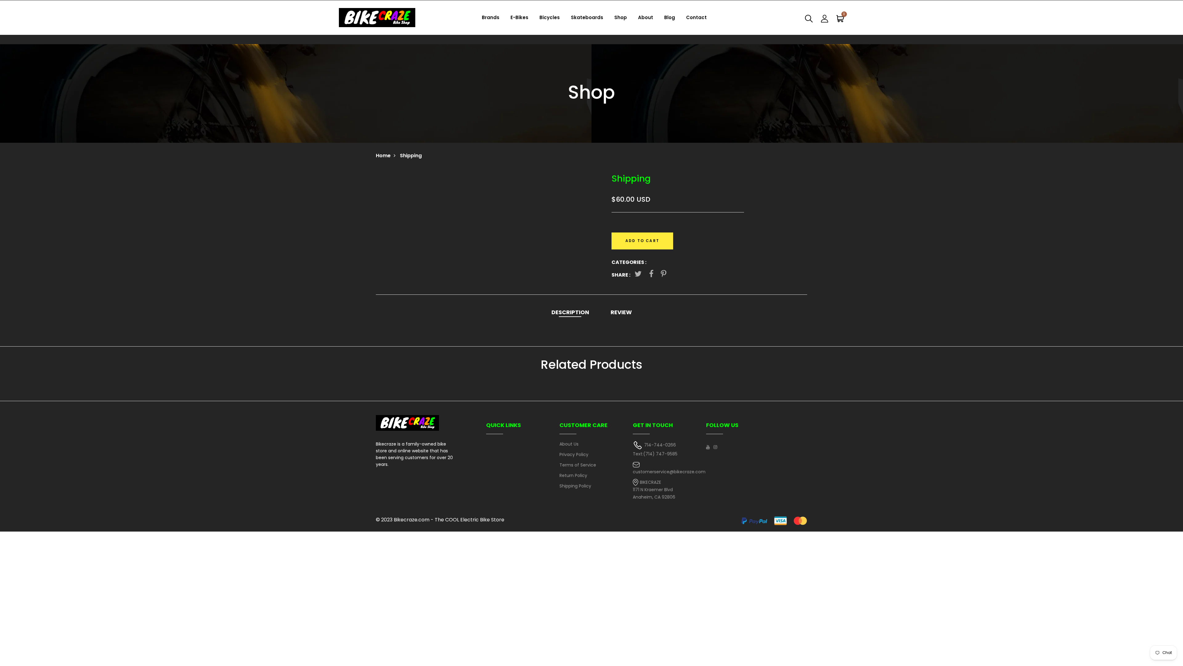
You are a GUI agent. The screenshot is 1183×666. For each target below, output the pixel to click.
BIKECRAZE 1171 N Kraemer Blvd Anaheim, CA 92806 (654, 489)
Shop (620, 17)
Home (383, 155)
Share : (621, 274)
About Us (569, 444)
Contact (696, 17)
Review (621, 312)
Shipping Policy (575, 486)
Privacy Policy (573, 454)
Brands (490, 17)
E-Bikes (519, 17)
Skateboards (587, 17)
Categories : (629, 262)
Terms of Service (577, 465)
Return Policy (573, 475)
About (645, 17)
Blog (669, 17)
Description (570, 312)
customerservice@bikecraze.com (669, 472)
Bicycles (549, 17)
